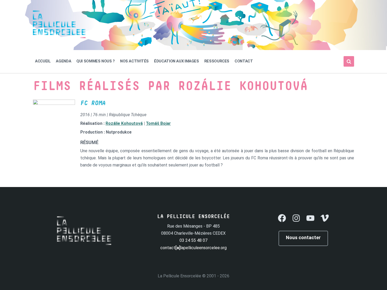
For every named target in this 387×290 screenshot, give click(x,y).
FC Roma (93, 103)
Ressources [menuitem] (216, 61)
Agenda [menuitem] (63, 61)
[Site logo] (59, 36)
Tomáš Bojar (158, 123)
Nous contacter (303, 237)
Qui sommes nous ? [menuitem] (95, 61)
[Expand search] (349, 61)
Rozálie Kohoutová (124, 123)
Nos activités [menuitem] (134, 61)
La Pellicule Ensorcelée (179, 275)
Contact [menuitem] (244, 61)
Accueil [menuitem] (43, 61)
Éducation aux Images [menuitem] (176, 61)
